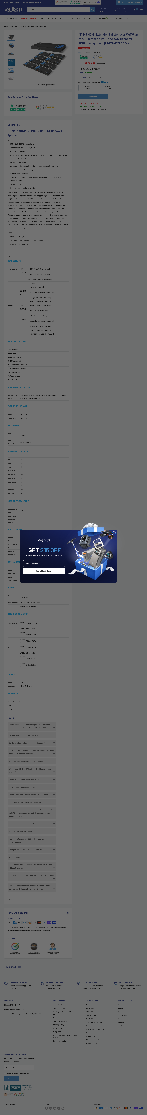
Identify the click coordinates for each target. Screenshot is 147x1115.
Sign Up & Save (44, 571)
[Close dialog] (113, 533)
